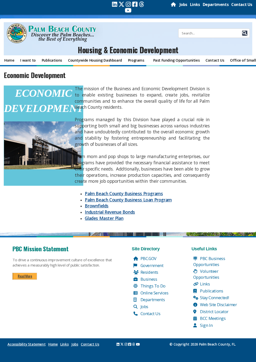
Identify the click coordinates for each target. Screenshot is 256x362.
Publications (211, 291)
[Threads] (141, 4)
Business (148, 279)
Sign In (206, 325)
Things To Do (153, 286)
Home (53, 344)
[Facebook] (135, 4)
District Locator (213, 311)
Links (195, 4)
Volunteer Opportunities (206, 274)
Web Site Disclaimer (218, 304)
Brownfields (96, 206)
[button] (245, 33)
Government (152, 265)
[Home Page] (173, 4)
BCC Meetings (212, 318)
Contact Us (241, 4)
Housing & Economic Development (128, 49)
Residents (149, 272)
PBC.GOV (148, 258)
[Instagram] (128, 4)
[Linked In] (114, 4)
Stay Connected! (214, 297)
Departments (216, 4)
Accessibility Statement (27, 344)
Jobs (183, 4)
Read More (25, 276)
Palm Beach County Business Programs (124, 193)
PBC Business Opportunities (209, 261)
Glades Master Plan (104, 218)
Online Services (154, 293)
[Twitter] (121, 4)
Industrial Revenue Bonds (110, 212)
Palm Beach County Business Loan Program (128, 200)
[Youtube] (128, 10)
